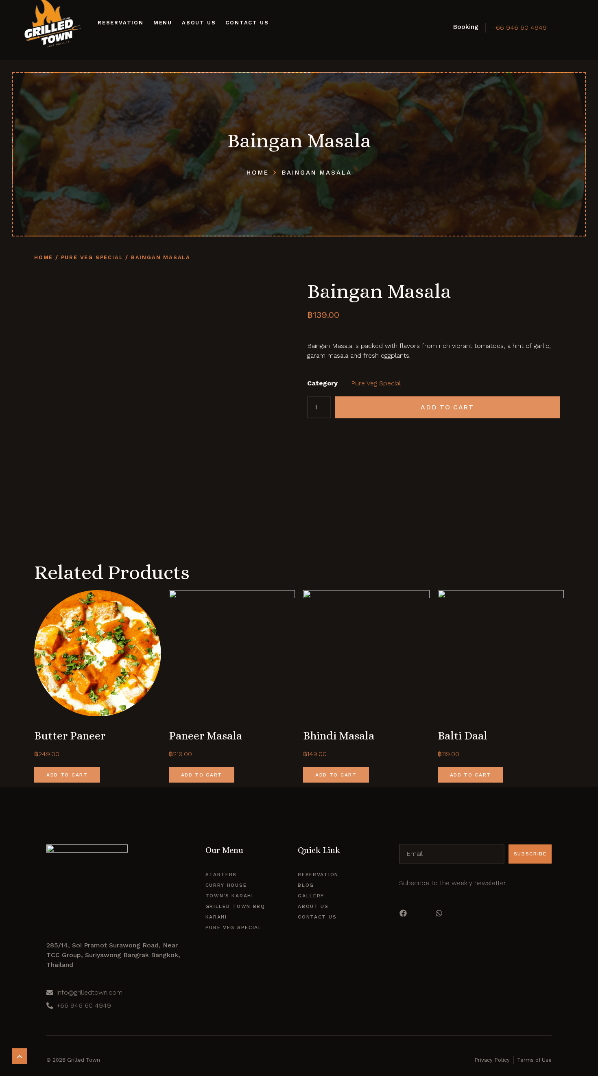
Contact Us (246, 23)
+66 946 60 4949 (519, 27)
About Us (199, 23)
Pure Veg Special (92, 257)
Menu (162, 23)
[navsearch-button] (563, 27)
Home (43, 257)
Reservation (121, 23)
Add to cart (447, 407)
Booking (465, 27)
